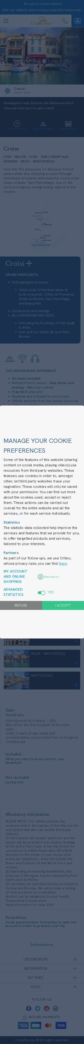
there (63, 563)
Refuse (21, 605)
